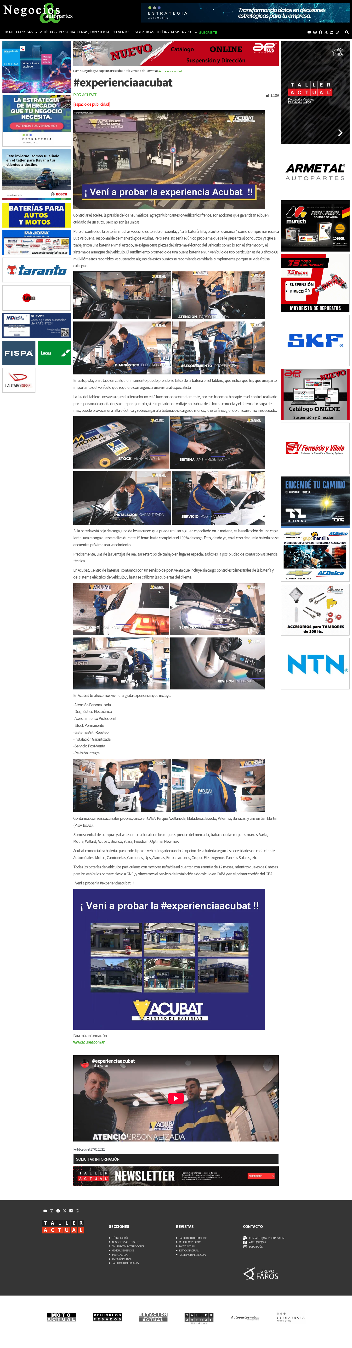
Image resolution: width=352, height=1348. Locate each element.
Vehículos (48, 32)
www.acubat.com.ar (88, 1042)
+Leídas (162, 32)
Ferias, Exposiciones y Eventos (103, 32)
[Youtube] (309, 32)
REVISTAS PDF (182, 32)
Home (9, 32)
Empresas (24, 32)
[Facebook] (320, 32)
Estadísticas (143, 32)
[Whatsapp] (337, 32)
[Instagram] (315, 32)
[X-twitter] (326, 32)
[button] (26, 32)
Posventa (67, 32)
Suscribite (208, 32)
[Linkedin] (331, 32)
